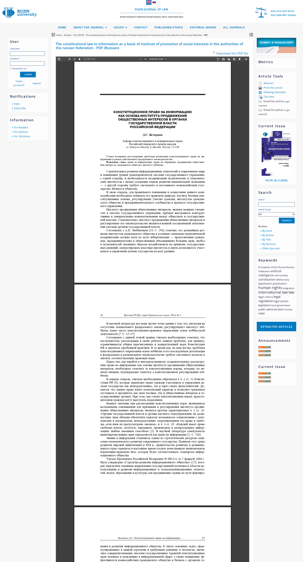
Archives (67, 35)
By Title (266, 239)
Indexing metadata (275, 92)
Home (62, 27)
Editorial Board (203, 27)
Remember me (20, 68)
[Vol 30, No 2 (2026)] (276, 175)
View (16, 104)
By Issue (267, 230)
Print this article (273, 87)
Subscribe (20, 108)
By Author (268, 235)
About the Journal (88, 27)
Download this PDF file (232, 53)
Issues (119, 27)
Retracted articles (276, 327)
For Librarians (22, 136)
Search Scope (264, 209)
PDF (206, 35)
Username (15, 48)
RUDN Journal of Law (151, 12)
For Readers (21, 127)
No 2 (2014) (79, 35)
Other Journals (271, 248)
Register (37, 83)
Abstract (269, 83)
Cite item (269, 96)
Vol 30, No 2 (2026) (276, 180)
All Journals (234, 27)
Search (261, 199)
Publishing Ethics (168, 27)
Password (14, 58)
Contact (141, 27)
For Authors (21, 132)
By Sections (269, 244)
